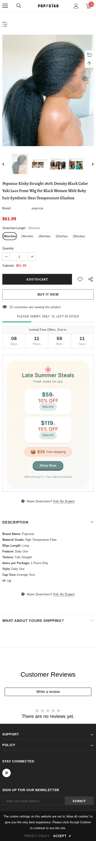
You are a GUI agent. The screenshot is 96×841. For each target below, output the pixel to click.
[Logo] (48, 5)
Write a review (48, 692)
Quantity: (8, 248)
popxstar (37, 208)
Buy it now (48, 294)
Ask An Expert (64, 501)
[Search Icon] (18, 5)
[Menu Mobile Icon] (5, 6)
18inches (44, 236)
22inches (62, 236)
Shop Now (48, 465)
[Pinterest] (6, 773)
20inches (79, 236)
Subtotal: (8, 265)
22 (11, 307)
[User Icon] (76, 5)
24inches (27, 236)
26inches (9, 236)
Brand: (6, 208)
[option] (48, 90)
